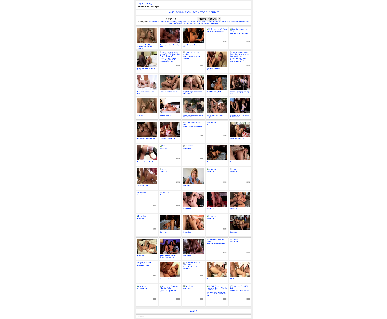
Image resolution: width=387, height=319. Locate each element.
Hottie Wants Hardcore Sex (169, 92)
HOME (171, 12)
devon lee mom (236, 21)
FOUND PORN (183, 12)
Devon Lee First (165, 279)
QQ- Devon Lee (142, 288)
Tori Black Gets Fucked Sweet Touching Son (168, 256)
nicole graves (201, 21)
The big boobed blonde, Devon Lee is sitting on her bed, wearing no (239, 59)
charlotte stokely (212, 23)
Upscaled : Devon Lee (167, 138)
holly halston (201, 23)
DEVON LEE (234, 242)
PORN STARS (200, 12)
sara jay (193, 23)
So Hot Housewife (166, 115)
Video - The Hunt (142, 185)
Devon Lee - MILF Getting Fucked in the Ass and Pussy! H (145, 46)
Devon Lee (210, 125)
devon (185, 21)
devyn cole (192, 21)
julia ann (180, 23)
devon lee (140, 115)
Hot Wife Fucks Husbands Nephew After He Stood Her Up (216, 293)
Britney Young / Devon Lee (192, 126)
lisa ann (186, 23)
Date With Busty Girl (214, 92)
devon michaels (212, 21)
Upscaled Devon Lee (237, 138)
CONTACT (214, 12)
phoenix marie (154, 21)
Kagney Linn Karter (143, 265)
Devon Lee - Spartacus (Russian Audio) (168, 291)
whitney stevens (166, 21)
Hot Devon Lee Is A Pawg (215, 31)
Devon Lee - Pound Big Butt (239, 290)
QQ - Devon (187, 288)
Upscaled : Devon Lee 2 (145, 162)
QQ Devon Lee (235, 279)
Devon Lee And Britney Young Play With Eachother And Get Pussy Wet (169, 59)
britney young (177, 21)
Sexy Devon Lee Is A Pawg (239, 33)
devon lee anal (224, 21)
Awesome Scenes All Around (216, 243)
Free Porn (144, 4)
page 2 (193, 311)
